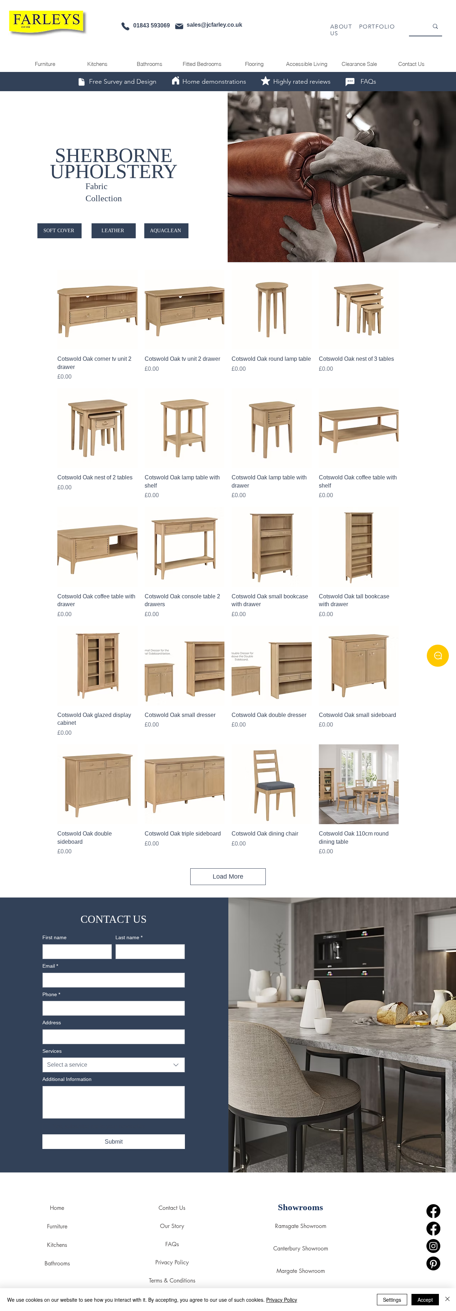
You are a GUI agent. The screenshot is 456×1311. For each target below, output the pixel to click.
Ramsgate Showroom (301, 1226)
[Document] (81, 82)
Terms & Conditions (172, 1280)
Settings (392, 1299)
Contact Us (172, 1208)
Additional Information (67, 1079)
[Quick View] (97, 310)
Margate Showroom (300, 1271)
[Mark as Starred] (265, 80)
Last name (128, 937)
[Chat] (349, 82)
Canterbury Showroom (301, 1248)
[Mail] (179, 26)
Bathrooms (57, 1263)
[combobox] (113, 1064)
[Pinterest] (433, 1263)
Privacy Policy (172, 1262)
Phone (51, 994)
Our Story (172, 1226)
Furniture (57, 1226)
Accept (425, 1299)
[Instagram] (433, 1246)
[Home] (175, 80)
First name (54, 937)
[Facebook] (433, 1211)
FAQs (172, 1244)
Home (57, 1208)
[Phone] (125, 26)
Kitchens (57, 1245)
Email (50, 966)
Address (51, 1022)
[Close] (447, 1299)
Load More (228, 876)
